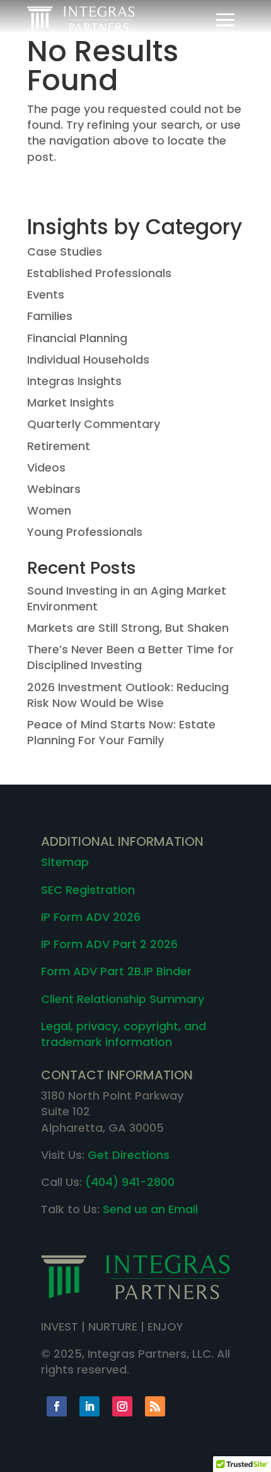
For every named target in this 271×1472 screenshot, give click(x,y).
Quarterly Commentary (93, 424)
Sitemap (65, 862)
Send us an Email (150, 1209)
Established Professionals (99, 273)
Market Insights (70, 402)
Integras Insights (74, 381)
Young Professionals (84, 532)
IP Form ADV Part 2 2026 (109, 944)
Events (45, 294)
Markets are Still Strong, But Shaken (128, 628)
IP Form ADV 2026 (91, 917)
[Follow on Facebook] (57, 1406)
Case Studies (64, 251)
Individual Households (88, 359)
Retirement (58, 446)
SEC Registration (88, 890)
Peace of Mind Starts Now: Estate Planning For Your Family (121, 732)
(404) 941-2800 (130, 1182)
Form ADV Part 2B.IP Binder (116, 971)
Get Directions (129, 1155)
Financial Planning (77, 338)
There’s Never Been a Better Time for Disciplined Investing (130, 657)
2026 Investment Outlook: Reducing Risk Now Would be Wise (128, 695)
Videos (46, 467)
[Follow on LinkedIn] (89, 1406)
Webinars (54, 489)
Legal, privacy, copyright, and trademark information (123, 1034)
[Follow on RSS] (155, 1406)
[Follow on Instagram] (122, 1406)
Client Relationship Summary (122, 999)
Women (49, 510)
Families (49, 316)
